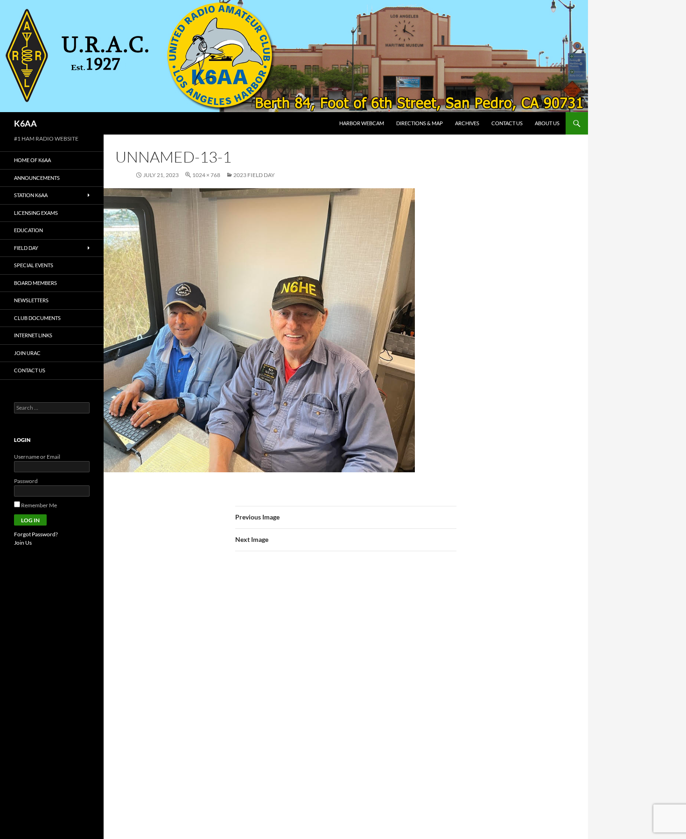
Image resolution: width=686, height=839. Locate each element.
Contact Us (507, 123)
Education (28, 230)
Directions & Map (419, 123)
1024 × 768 (206, 174)
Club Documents (37, 318)
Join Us (23, 542)
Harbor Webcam (361, 123)
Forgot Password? (36, 534)
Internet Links (33, 335)
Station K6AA (31, 195)
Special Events (33, 265)
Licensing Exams (36, 213)
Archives (467, 123)
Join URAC (27, 353)
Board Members (35, 283)
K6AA (25, 123)
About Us (547, 123)
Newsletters (31, 300)
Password (26, 480)
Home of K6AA (32, 160)
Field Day (26, 248)
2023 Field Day (254, 174)
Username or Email (37, 456)
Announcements (37, 178)
